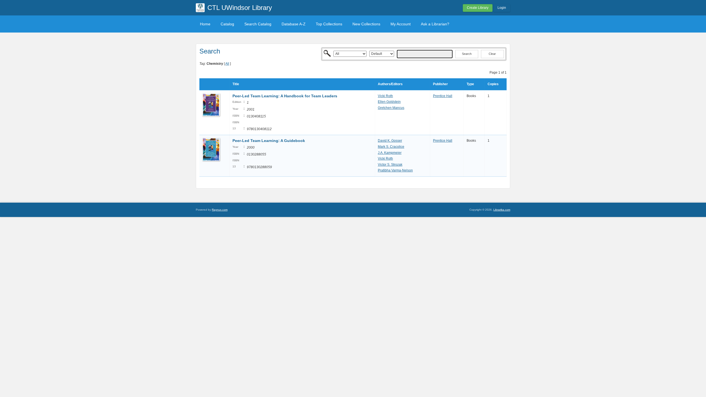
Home (205, 24)
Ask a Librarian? (435, 24)
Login (502, 8)
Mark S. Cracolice (391, 147)
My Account (401, 24)
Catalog (227, 24)
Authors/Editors (390, 84)
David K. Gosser (390, 141)
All (227, 64)
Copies (493, 84)
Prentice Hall (442, 96)
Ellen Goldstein (389, 102)
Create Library (477, 8)
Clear (492, 53)
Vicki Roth (385, 96)
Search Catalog (257, 24)
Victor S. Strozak (390, 165)
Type (470, 84)
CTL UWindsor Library (239, 7)
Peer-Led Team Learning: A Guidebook (268, 140)
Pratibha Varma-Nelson (395, 170)
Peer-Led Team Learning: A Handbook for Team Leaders (284, 96)
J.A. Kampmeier (390, 153)
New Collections (366, 24)
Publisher (440, 84)
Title (235, 84)
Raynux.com (220, 209)
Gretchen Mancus (391, 108)
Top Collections (329, 24)
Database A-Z (294, 24)
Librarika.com (501, 209)
